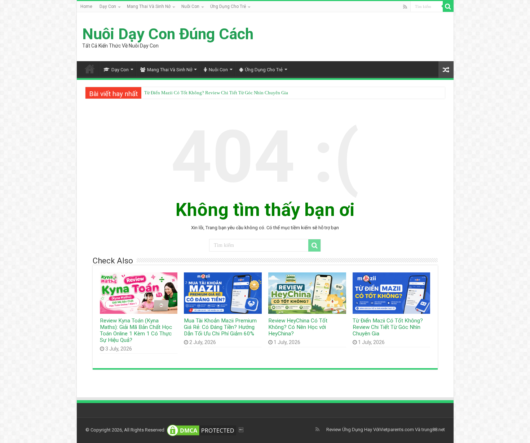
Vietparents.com (397, 429)
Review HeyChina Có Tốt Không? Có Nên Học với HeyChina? (297, 327)
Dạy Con (108, 6)
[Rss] (405, 7)
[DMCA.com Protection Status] (201, 430)
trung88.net (433, 429)
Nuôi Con (190, 6)
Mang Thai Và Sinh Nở (149, 6)
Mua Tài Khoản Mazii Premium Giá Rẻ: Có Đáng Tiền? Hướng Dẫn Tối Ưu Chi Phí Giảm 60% (220, 327)
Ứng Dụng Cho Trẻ (228, 6)
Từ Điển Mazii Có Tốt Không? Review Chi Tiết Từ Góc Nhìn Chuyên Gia (216, 92)
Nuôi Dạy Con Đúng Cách (167, 34)
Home (86, 6)
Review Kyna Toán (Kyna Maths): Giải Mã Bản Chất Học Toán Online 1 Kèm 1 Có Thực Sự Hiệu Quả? (136, 330)
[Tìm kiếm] (448, 6)
